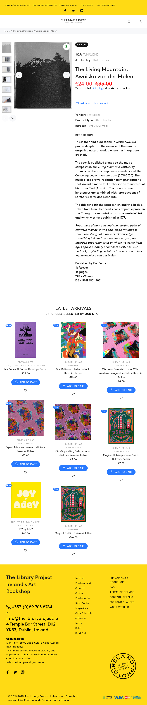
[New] (25, 340)
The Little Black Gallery (25, 522)
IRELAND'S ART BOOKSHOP (17, 5)
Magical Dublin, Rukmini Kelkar (73, 533)
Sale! (78, 628)
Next (66, 75)
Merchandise (121, 365)
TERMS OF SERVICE (122, 592)
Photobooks (103, 120)
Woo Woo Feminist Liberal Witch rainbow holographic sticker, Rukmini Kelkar (121, 373)
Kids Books (82, 603)
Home (7, 31)
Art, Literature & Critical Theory (25, 365)
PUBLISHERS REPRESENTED (45, 5)
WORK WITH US (119, 607)
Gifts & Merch (83, 613)
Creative (80, 588)
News (78, 623)
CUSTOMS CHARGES (106, 5)
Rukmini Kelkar (73, 362)
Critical (79, 593)
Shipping (97, 88)
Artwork (73, 365)
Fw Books (93, 114)
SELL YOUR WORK (69, 5)
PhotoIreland (83, 583)
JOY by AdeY (25, 529)
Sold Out (80, 633)
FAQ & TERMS (87, 5)
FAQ (112, 587)
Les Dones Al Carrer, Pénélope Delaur (25, 369)
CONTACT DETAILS (121, 597)
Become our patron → (55, 700)
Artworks (80, 618)
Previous (19, 75)
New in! (79, 578)
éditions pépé (25, 362)
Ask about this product (94, 103)
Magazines (81, 608)
